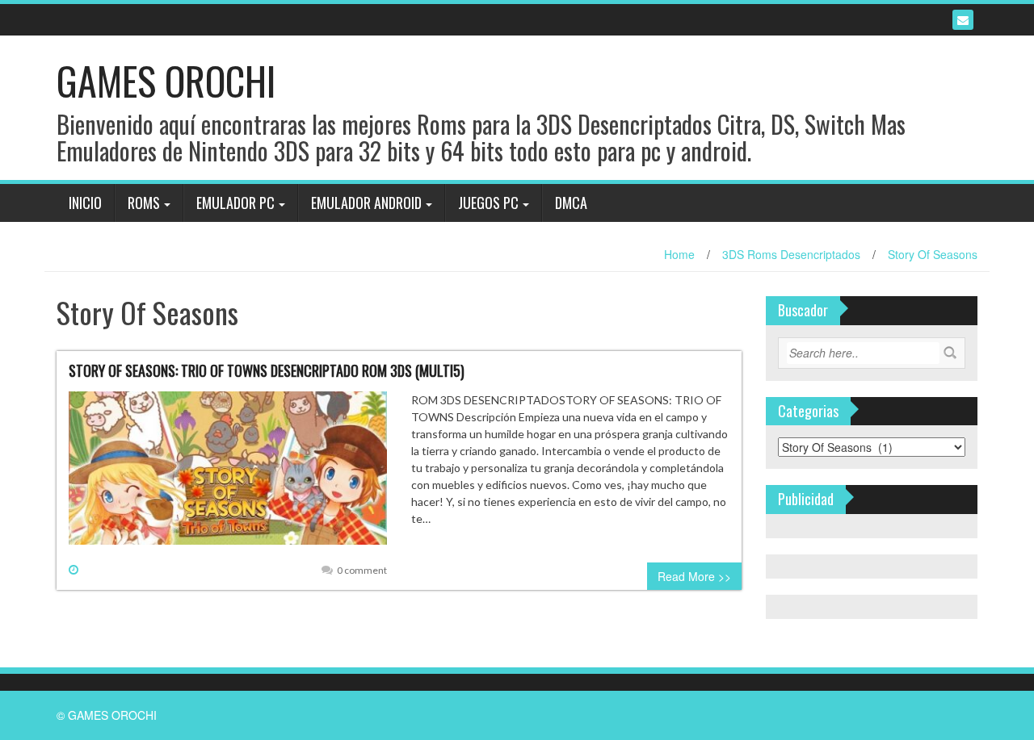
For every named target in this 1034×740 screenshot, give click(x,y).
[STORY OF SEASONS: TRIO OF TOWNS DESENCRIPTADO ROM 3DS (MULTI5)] (228, 474)
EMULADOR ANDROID (366, 202)
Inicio (85, 202)
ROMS (144, 202)
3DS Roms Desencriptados (791, 254)
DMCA (571, 202)
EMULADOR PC (235, 202)
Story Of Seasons (932, 254)
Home (679, 254)
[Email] (962, 20)
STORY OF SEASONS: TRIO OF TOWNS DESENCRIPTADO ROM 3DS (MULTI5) (266, 370)
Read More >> (694, 576)
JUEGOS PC (488, 202)
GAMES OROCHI (166, 80)
